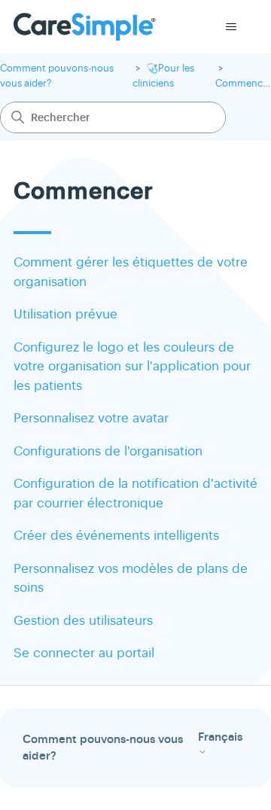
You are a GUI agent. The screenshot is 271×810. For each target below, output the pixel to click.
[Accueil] (85, 27)
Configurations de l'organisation (108, 451)
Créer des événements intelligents (116, 536)
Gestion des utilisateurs (83, 621)
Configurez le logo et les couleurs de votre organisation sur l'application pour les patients (132, 367)
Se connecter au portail (84, 653)
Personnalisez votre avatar (91, 418)
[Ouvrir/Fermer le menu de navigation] (230, 27)
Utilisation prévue (65, 314)
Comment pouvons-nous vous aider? (103, 748)
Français (220, 738)
